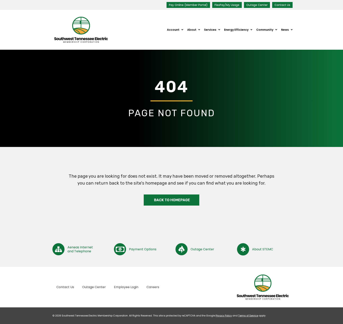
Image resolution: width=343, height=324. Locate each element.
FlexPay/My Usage (227, 5)
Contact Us (282, 5)
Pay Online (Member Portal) (188, 5)
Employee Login (126, 287)
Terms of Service (248, 315)
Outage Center (257, 5)
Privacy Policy (224, 315)
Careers (152, 287)
